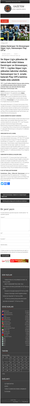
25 (23, 367)
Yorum (3, 217)
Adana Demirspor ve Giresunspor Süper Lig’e (11, 55)
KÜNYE (6, 386)
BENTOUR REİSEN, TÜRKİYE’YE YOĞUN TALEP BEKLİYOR (14, 195)
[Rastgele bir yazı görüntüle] (27, 16)
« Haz (3, 373)
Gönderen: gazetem (6, 53)
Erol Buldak (7, 391)
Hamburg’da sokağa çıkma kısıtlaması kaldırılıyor (15, 201)
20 (3, 367)
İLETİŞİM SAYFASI (9, 383)
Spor (2, 38)
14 (7, 365)
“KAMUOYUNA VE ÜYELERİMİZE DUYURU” (15, 279)
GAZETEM (18, 6)
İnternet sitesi (4, 244)
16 (15, 365)
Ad (2, 233)
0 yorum (16, 53)
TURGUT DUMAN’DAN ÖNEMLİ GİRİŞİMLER (15, 389)
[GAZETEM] (2, 16)
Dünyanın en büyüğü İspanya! (19, 21)
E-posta (3, 239)
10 (19, 362)
